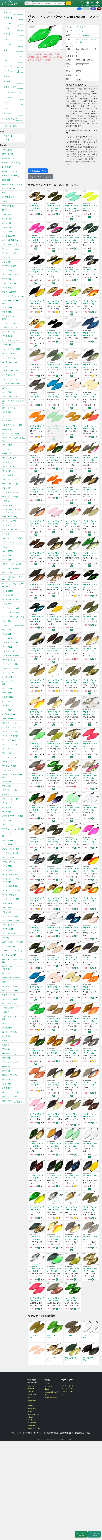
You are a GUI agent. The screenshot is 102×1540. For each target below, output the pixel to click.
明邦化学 (6, 1058)
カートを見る (82, 1534)
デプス (6, 630)
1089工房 (7, 150)
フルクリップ (9, 766)
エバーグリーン (10, 371)
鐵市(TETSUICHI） (11, 1092)
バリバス (7, 701)
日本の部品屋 (9, 1054)
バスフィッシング (67, 1386)
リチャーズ (7, 912)
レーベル (6, 973)
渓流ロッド (13, 18)
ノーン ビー (8, 673)
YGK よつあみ (9, 206)
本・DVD (13, 82)
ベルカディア (8, 794)
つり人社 (6, 227)
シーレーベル (9, 517)
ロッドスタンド (13, 66)
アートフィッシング (12, 327)
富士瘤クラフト (9, 1032)
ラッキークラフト (11, 890)
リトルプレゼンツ (10, 920)
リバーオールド (9, 925)
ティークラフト (10, 599)
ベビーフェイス (9, 790)
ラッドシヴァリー (10, 899)
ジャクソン (8, 525)
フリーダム (7, 762)
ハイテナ (7, 677)
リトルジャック (10, 916)
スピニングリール (13, 119)
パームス (7, 719)
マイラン (6, 820)
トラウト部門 (49, 1386)
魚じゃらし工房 (9, 1097)
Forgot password (33, 1414)
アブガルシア (9, 266)
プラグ (13, 29)
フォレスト (9, 749)
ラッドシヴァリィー (11, 895)
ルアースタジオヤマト (12, 942)
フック (13, 56)
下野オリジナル (10, 1008)
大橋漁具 (7, 1028)
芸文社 (6, 1079)
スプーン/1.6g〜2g (42, 12)
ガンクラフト (8, 416)
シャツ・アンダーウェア (13, 93)
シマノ (7, 505)
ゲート (6, 454)
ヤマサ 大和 (8, 857)
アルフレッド (9, 283)
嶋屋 (5, 1045)
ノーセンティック (10, 668)
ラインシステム (10, 886)
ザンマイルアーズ (10, 497)
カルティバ (8, 408)
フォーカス (8, 753)
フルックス (7, 770)
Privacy (29, 1406)
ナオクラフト (8, 651)
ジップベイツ (9, 521)
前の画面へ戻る (39, 171)
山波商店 (6, 1036)
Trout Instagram (34, 1428)
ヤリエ (7, 866)
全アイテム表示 (10, 126)
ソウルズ (7, 560)
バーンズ (7, 710)
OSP (5, 193)
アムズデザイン (10, 275)
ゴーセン (6, 471)
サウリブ (7, 475)
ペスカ (6, 807)
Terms (29, 1403)
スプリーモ (8, 547)
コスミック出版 (9, 458)
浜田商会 (6, 1071)
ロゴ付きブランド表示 (12, 1101)
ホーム (27, 12)
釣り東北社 (7, 1088)
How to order (31, 1394)
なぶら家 (7, 232)
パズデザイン (9, 714)
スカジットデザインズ (12, 538)
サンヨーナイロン (10, 484)
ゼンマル (6, 555)
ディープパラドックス (13, 617)
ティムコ (7, 591)
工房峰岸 (6, 1049)
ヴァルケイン (10, 999)
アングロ (7, 312)
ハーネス (7, 693)
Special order (32, 1400)
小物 (13, 61)
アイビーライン (10, 249)
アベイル (7, 270)
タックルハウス (10, 568)
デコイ (6, 621)
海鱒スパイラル (9, 1075)
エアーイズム (8, 358)
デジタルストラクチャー (13, 625)
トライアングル (10, 643)
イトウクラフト (10, 340)
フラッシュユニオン (11, 757)
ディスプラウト (10, 612)
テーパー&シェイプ (11, 608)
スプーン (13, 34)
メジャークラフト (10, 849)
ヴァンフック (9, 1003)
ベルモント (7, 803)
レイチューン (9, 955)
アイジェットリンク (12, 245)
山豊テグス (8, 1041)
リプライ (7, 929)
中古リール (8, 140)
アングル (7, 308)
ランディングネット (13, 71)
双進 (5, 1023)
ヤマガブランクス (10, 853)
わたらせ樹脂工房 (10, 240)
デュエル (6, 634)
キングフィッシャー (12, 425)
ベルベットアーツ (10, 799)
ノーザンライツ (10, 664)
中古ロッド (8, 136)
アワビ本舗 (8, 288)
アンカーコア (9, 292)
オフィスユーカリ (11, 383)
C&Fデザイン (8, 158)
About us (30, 1391)
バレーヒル (7, 706)
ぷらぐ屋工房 (8, 236)
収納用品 (13, 77)
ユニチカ (7, 870)
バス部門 (48, 1383)
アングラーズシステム (13, 296)
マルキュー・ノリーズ (13, 829)
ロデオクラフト (11, 978)
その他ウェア (13, 114)
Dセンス (6, 167)
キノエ (6, 421)
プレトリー (8, 782)
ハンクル (7, 688)
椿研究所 (6, 1067)
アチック (6, 262)
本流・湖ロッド (13, 13)
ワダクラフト (8, 995)
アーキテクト (9, 323)
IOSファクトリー (10, 176)
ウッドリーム (9, 353)
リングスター (9, 933)
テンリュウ (8, 604)
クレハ (6, 449)
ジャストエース (9, 530)
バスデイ (7, 697)
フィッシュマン (9, 731)
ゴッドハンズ (9, 466)
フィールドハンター (11, 740)
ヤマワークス (8, 862)
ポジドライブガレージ (12, 816)
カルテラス (8, 412)
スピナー (13, 45)
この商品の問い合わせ (41, 177)
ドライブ (7, 647)
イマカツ (6, 345)
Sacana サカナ (9, 201)
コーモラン (8, 462)
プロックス (7, 786)
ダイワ (7, 573)
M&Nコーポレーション (12, 184)
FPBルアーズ (9, 171)
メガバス (7, 845)
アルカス (6, 279)
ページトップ (95, 1534)
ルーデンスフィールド (12, 951)
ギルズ (6, 429)
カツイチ (6, 392)
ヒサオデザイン (9, 723)
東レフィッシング (10, 1062)
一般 (99, 8)
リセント (7, 908)
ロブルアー (8, 982)
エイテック (8, 366)
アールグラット (9, 332)
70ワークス (7, 154)
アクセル (6, 257)
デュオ (7, 638)
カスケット (8, 388)
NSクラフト (8, 188)
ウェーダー (13, 109)
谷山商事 (6, 1084)
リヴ (5, 938)
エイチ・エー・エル (11, 362)
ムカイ (7, 840)
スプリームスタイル (11, 542)
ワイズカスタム (10, 991)
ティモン (8, 595)
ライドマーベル (10, 875)
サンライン (8, 488)
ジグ (13, 40)
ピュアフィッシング (11, 727)
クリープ (7, 445)
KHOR (6, 180)
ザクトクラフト (10, 492)
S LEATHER (8, 197)
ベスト (13, 103)
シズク (6, 501)
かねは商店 (8, 214)
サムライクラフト (10, 479)
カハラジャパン (9, 396)
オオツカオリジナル (11, 379)
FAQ (28, 1397)
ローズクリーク (9, 986)
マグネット (8, 825)
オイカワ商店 (8, 375)
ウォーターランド (11, 349)
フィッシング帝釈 (10, 736)
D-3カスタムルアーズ (11, 163)
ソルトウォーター (67, 1389)
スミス (7, 551)
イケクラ (7, 336)
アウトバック (9, 253)
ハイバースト (81, 39)
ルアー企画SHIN (10, 946)
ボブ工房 (6, 812)
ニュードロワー (10, 656)
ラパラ (7, 903)
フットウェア (13, 98)
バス (79, 8)
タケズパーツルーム (11, 564)
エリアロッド (13, 24)
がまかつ (7, 219)
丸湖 (5, 1012)
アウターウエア (13, 87)
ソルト (93, 8)
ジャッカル (7, 534)
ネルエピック (8, 660)
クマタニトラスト (10, 434)
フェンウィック (9, 744)
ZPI (4, 210)
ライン (13, 50)
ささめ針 (6, 223)
